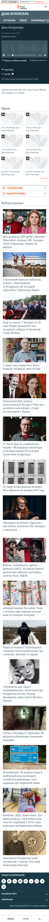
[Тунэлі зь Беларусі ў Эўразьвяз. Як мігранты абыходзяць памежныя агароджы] (24, 718)
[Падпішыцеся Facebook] (9, 881)
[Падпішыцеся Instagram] (36, 881)
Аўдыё (23, 20)
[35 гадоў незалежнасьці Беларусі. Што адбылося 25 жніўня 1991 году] (24, 471)
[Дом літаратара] (12, 119)
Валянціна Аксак (8, 37)
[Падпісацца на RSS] (3, 887)
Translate (39, 2)
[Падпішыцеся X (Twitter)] (14, 881)
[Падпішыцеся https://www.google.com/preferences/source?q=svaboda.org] (3, 881)
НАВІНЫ (10, 919)
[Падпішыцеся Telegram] (42, 881)
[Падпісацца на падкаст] (25, 881)
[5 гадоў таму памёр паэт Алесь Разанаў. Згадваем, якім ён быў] (24, 350)
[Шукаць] (39, 919)
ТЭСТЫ (25, 919)
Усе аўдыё (44, 178)
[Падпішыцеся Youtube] (20, 881)
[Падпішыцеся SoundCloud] (31, 881)
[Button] (7, 70)
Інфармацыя (38, 20)
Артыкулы (9, 20)
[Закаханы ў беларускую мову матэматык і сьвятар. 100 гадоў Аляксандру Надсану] (24, 843)
